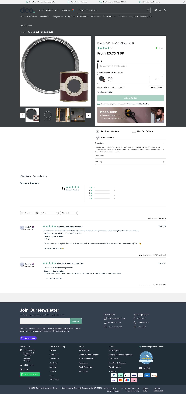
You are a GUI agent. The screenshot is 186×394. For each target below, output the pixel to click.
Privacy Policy (145, 389)
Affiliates (112, 371)
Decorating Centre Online (47, 388)
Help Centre (54, 380)
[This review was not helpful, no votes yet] (164, 255)
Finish (99, 61)
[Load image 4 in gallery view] (78, 115)
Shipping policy (113, 391)
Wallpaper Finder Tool (116, 318)
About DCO (54, 355)
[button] (28, 16)
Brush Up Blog (114, 350)
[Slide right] (88, 71)
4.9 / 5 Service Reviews (151, 2)
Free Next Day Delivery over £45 (42, 2)
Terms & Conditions (158, 389)
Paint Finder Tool (114, 322)
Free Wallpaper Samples (89, 355)
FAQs (52, 375)
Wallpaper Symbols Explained (120, 355)
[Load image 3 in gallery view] (63, 115)
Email (26, 369)
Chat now (141, 318)
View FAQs (141, 327)
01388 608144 (29, 365)
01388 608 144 (142, 322)
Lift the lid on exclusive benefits (112, 118)
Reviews (53, 350)
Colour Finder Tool (115, 327)
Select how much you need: (110, 72)
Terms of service (132, 391)
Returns (53, 371)
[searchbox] (27, 213)
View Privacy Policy (62, 328)
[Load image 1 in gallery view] (32, 115)
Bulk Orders (113, 359)
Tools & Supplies (85, 367)
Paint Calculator (156, 87)
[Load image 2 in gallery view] (48, 115)
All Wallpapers (84, 350)
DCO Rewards (114, 367)
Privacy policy (110, 388)
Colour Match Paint (86, 359)
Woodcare (83, 363)
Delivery (53, 367)
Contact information (130, 388)
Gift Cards (83, 371)
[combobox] (114, 10)
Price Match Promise (79, 2)
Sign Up (75, 321)
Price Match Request (117, 363)
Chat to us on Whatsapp (31, 374)
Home (22, 32)
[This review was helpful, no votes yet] (160, 255)
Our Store (53, 363)
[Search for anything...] (148, 10)
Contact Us (54, 359)
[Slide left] (22, 71)
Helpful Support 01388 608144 (114, 2)
